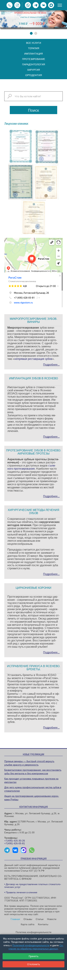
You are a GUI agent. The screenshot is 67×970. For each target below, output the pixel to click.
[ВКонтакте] (43, 5)
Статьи (39, 919)
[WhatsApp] (28, 5)
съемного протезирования (31, 467)
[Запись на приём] (17, 5)
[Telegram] (36, 5)
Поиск (33, 110)
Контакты (43, 924)
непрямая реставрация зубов (33, 358)
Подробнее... (51, 364)
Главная (15, 919)
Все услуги (33, 43)
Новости (51, 919)
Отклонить (33, 964)
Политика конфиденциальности (33, 932)
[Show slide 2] (35, 33)
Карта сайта (27, 924)
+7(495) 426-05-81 (14, 843)
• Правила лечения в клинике (20, 892)
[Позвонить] (10, 5)
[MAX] (51, 5)
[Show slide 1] (31, 33)
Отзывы (28, 919)
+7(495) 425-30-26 (14, 840)
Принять (33, 956)
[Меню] (60, 5)
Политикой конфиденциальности (30, 945)
